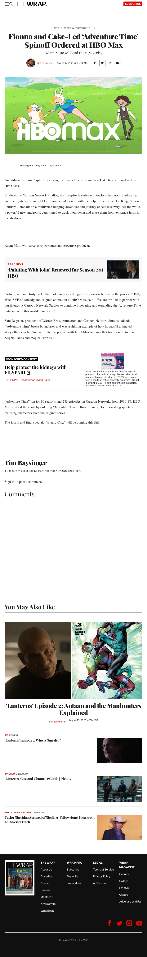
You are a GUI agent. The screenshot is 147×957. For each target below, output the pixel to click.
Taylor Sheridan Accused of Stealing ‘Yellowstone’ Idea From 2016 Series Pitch (50, 819)
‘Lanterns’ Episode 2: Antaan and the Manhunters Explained (73, 709)
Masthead (47, 897)
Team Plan (73, 876)
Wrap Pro (74, 862)
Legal (98, 862)
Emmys (124, 887)
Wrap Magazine (127, 865)
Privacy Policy (101, 876)
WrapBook (47, 910)
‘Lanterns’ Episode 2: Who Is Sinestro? (33, 740)
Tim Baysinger (44, 63)
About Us (46, 869)
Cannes (124, 874)
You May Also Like (30, 607)
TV (94, 27)
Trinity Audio (40, 165)
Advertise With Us (130, 901)
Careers (45, 890)
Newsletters (48, 903)
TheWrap (48, 862)
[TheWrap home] (31, 4)
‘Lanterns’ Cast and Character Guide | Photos (38, 778)
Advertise (46, 876)
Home (55, 27)
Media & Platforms (75, 27)
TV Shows (11, 773)
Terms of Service (103, 869)
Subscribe (133, 3)
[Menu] (9, 4)
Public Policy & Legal (19, 812)
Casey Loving (59, 721)
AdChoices (99, 883)
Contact (46, 883)
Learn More (74, 883)
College (123, 881)
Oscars (123, 894)
